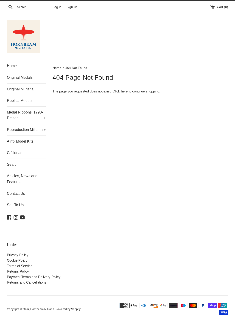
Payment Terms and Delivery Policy (34, 277)
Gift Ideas (14, 153)
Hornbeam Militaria (42, 309)
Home (12, 66)
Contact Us (16, 193)
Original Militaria (20, 89)
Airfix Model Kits (20, 141)
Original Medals (20, 77)
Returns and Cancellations (26, 282)
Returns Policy (18, 271)
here (124, 91)
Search (13, 164)
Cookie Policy (17, 260)
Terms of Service (19, 266)
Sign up (72, 7)
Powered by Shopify (68, 309)
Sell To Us (15, 205)
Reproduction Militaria (26, 130)
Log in (57, 7)
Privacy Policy (17, 255)
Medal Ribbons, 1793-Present (26, 115)
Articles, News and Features (22, 179)
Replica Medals (19, 101)
